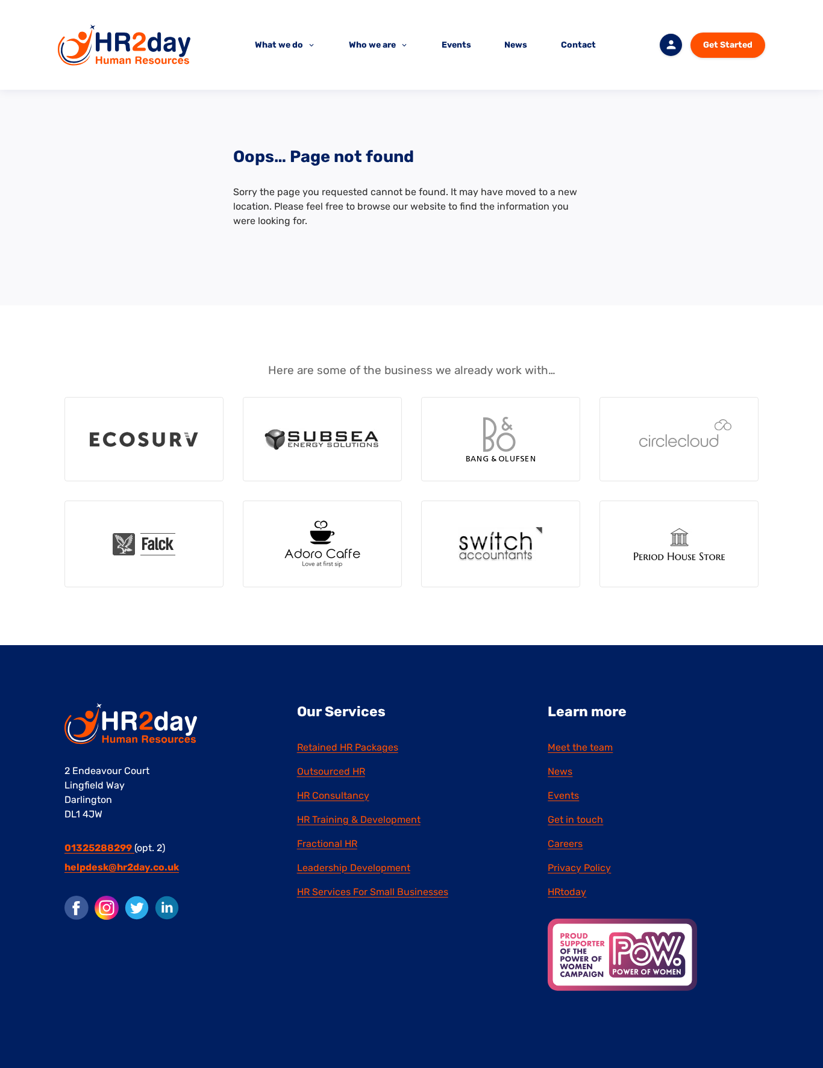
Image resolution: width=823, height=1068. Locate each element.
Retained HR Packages (347, 747)
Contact (578, 45)
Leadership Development (353, 867)
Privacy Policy (579, 867)
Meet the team (580, 747)
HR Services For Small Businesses (372, 892)
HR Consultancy (333, 795)
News (515, 45)
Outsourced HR (331, 771)
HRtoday (567, 892)
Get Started (728, 45)
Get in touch (575, 819)
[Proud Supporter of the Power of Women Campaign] (622, 954)
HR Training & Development (359, 819)
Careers (565, 843)
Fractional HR (327, 843)
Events (456, 45)
